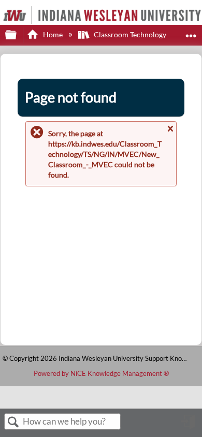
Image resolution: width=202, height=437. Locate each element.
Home (52, 34)
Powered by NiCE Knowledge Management (101, 373)
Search (13, 422)
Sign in (189, 425)
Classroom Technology (130, 34)
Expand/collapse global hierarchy (18, 35)
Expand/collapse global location (191, 31)
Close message (170, 133)
